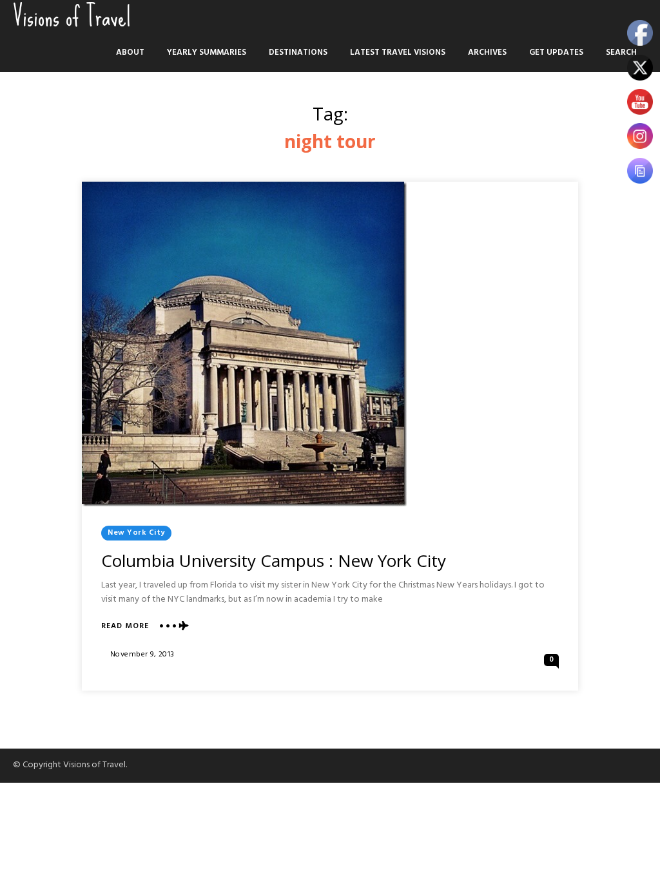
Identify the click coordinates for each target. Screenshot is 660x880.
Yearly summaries (206, 52)
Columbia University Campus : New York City (273, 560)
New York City (136, 532)
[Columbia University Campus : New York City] (244, 344)
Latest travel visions (397, 52)
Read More (125, 626)
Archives (487, 52)
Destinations (298, 52)
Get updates (556, 52)
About (130, 52)
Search (621, 52)
